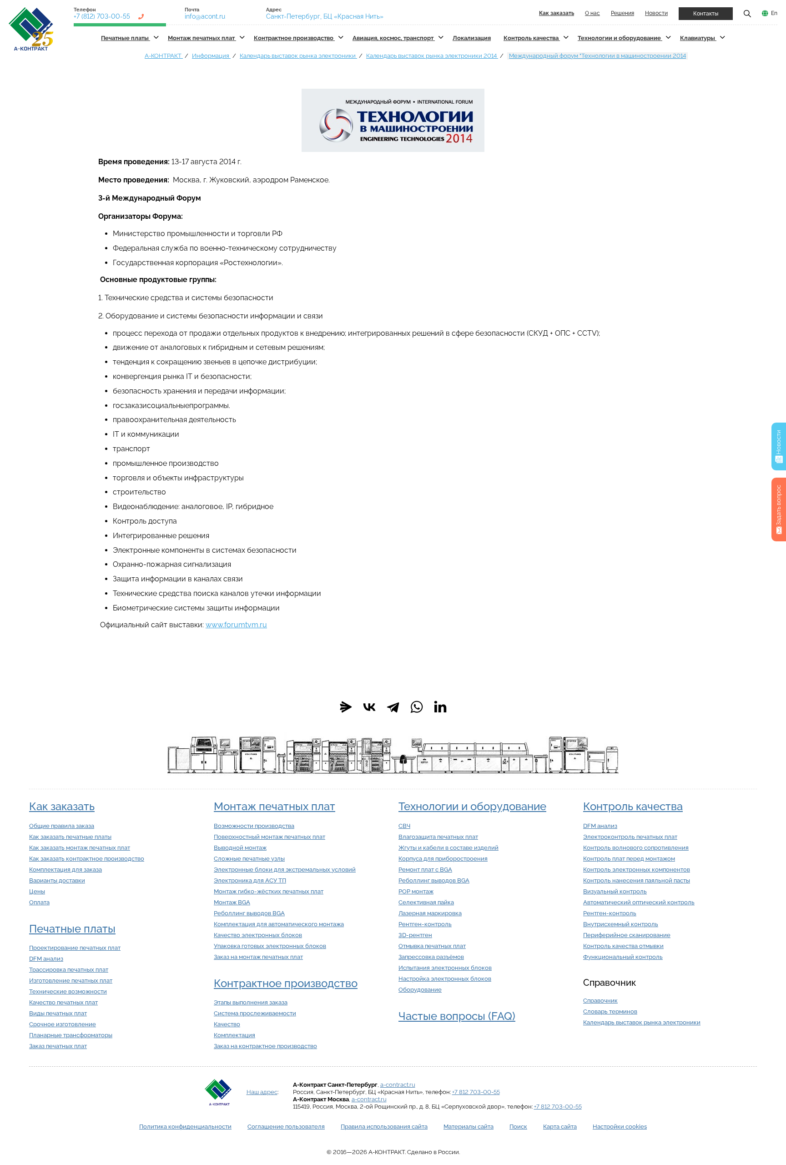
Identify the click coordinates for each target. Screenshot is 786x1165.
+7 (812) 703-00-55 (102, 16)
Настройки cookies (620, 1126)
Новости (656, 13)
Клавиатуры (698, 38)
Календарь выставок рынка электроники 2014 (432, 55)
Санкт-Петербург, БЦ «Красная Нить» (324, 16)
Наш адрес (262, 1092)
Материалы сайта (468, 1126)
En (774, 13)
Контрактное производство (294, 38)
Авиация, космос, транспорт (394, 38)
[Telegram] (393, 707)
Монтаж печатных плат (202, 38)
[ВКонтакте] (369, 707)
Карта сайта (560, 1126)
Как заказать (62, 806)
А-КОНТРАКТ (164, 55)
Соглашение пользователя (286, 1126)
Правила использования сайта (384, 1126)
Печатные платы (125, 38)
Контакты (705, 13)
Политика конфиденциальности (185, 1126)
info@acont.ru (205, 16)
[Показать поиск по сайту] (747, 13)
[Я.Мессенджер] (346, 707)
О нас (592, 13)
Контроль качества (532, 38)
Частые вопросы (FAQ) (456, 1016)
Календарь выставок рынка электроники (298, 55)
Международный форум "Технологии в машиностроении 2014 (597, 55)
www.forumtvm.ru (236, 624)
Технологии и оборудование (620, 38)
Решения (622, 13)
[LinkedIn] (440, 707)
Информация (211, 55)
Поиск (518, 1126)
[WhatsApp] (417, 707)
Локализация (472, 38)
